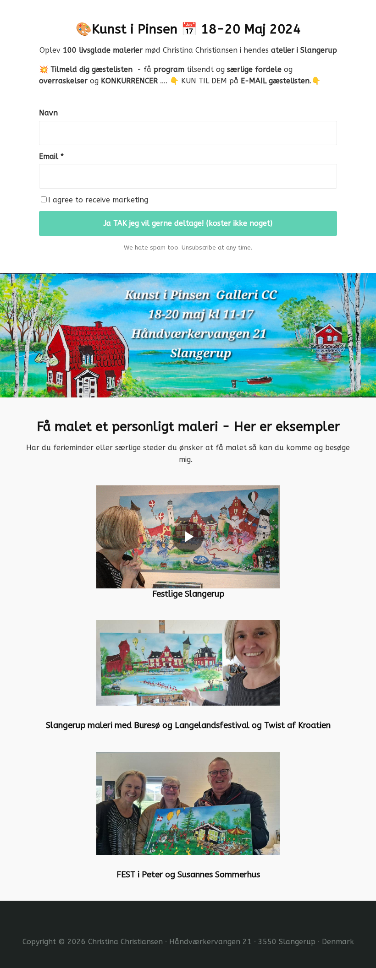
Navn (48, 113)
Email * (51, 156)
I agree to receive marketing (98, 200)
